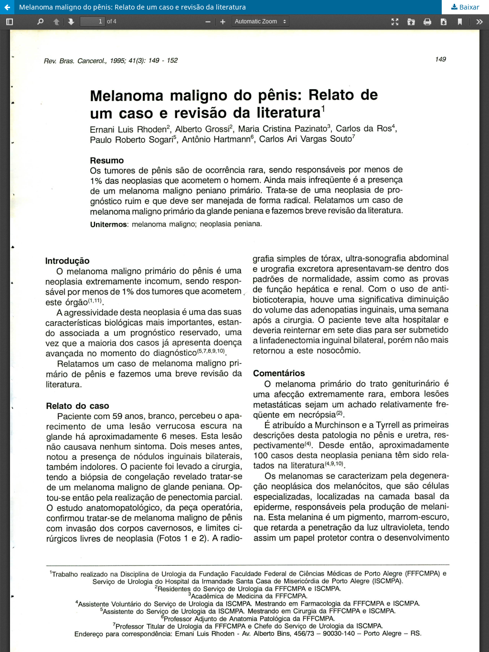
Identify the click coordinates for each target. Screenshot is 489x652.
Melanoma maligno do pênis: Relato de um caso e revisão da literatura (132, 6)
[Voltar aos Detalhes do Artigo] (7, 7)
